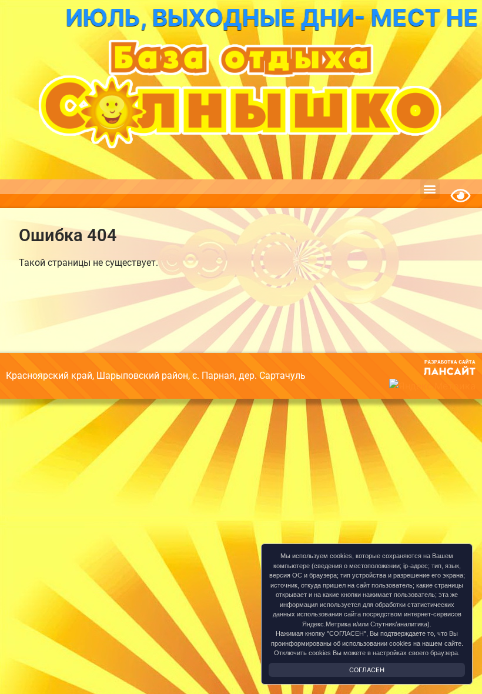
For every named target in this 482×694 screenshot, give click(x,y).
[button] (430, 189)
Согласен (366, 670)
